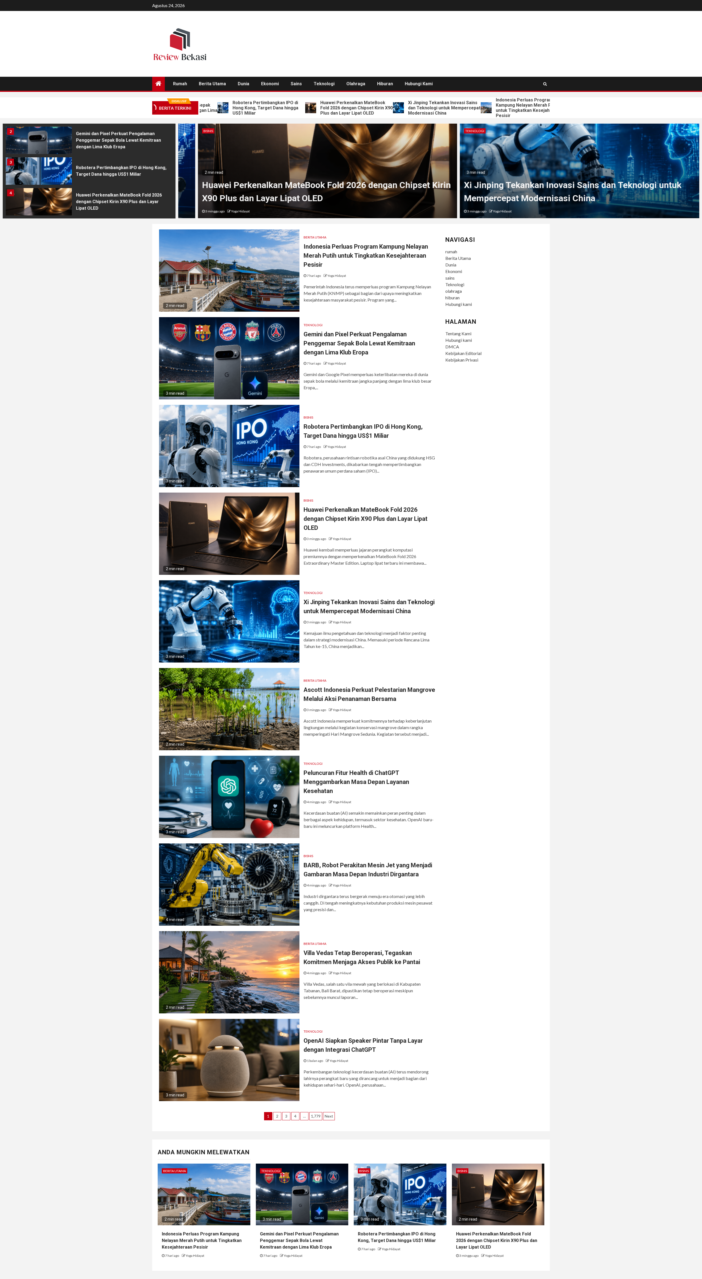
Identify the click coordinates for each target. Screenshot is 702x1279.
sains (296, 83)
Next (329, 1116)
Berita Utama (212, 83)
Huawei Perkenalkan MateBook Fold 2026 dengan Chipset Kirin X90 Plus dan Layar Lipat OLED (293, 108)
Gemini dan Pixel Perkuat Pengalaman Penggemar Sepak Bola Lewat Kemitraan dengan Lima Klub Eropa (557, 107)
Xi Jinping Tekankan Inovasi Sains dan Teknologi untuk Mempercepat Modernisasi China (381, 108)
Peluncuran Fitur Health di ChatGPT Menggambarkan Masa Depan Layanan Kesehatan (356, 781)
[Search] (545, 84)
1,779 (316, 1116)
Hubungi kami (419, 83)
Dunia (243, 83)
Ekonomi (270, 83)
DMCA (452, 346)
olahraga (355, 83)
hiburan (385, 83)
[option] (89, 141)
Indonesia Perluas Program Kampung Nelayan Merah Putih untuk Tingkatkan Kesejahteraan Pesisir (466, 107)
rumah (180, 83)
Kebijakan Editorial (463, 353)
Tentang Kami (458, 333)
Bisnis (188, 131)
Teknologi (324, 83)
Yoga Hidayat (220, 211)
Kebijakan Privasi (461, 359)
